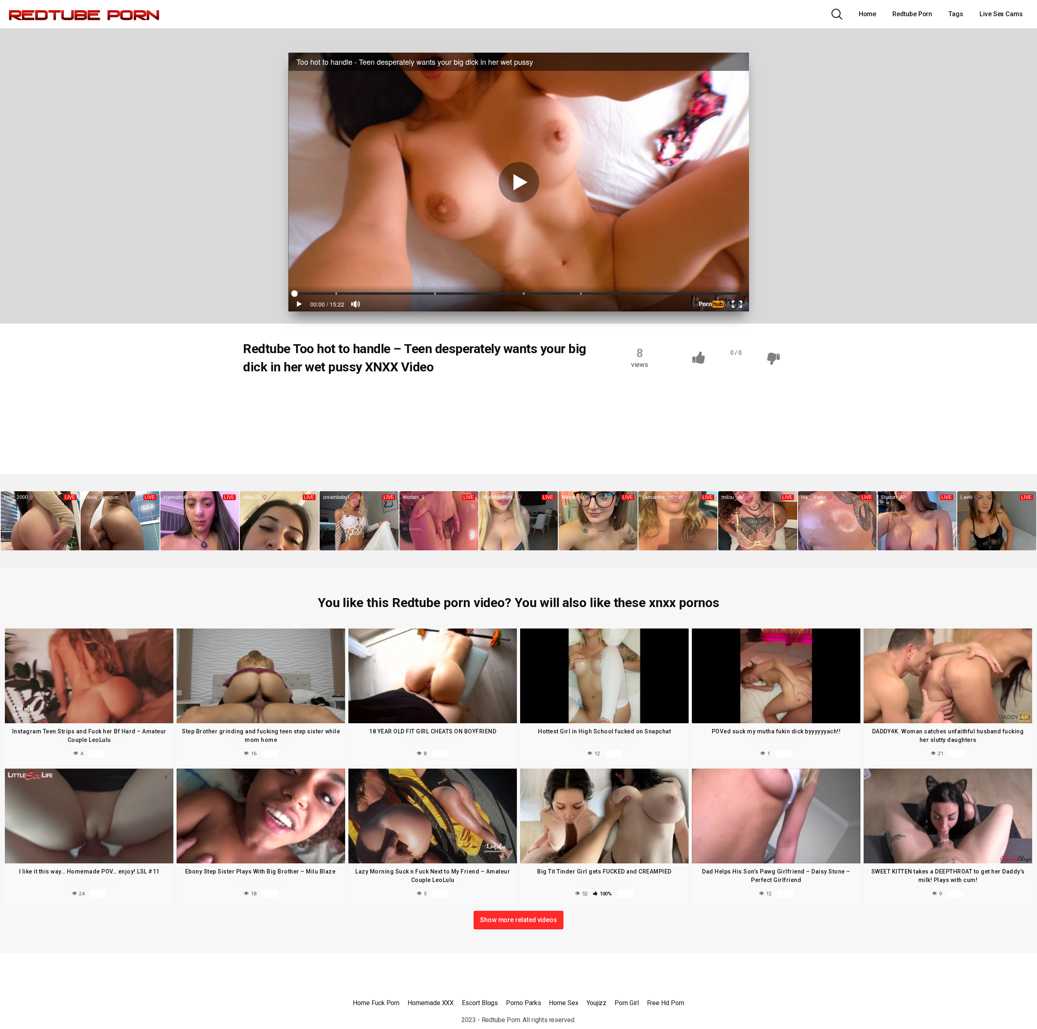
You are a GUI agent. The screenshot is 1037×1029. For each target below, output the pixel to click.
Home (868, 14)
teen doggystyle (503, 426)
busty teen (380, 394)
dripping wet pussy (434, 394)
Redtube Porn (912, 14)
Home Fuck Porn (376, 1003)
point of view (269, 426)
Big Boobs (296, 394)
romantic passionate (438, 426)
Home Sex (563, 1003)
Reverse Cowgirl (375, 426)
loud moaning (270, 410)
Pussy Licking (320, 426)
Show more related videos (518, 920)
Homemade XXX (431, 1003)
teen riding (266, 442)
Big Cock (337, 394)
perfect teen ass (446, 410)
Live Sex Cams (1001, 14)
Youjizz (596, 1003)
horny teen (489, 394)
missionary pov (324, 410)
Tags (955, 14)
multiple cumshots (385, 410)
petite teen (498, 410)
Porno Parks (523, 1003)
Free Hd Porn (665, 1003)
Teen (260, 394)
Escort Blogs (480, 1003)
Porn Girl (626, 1003)
